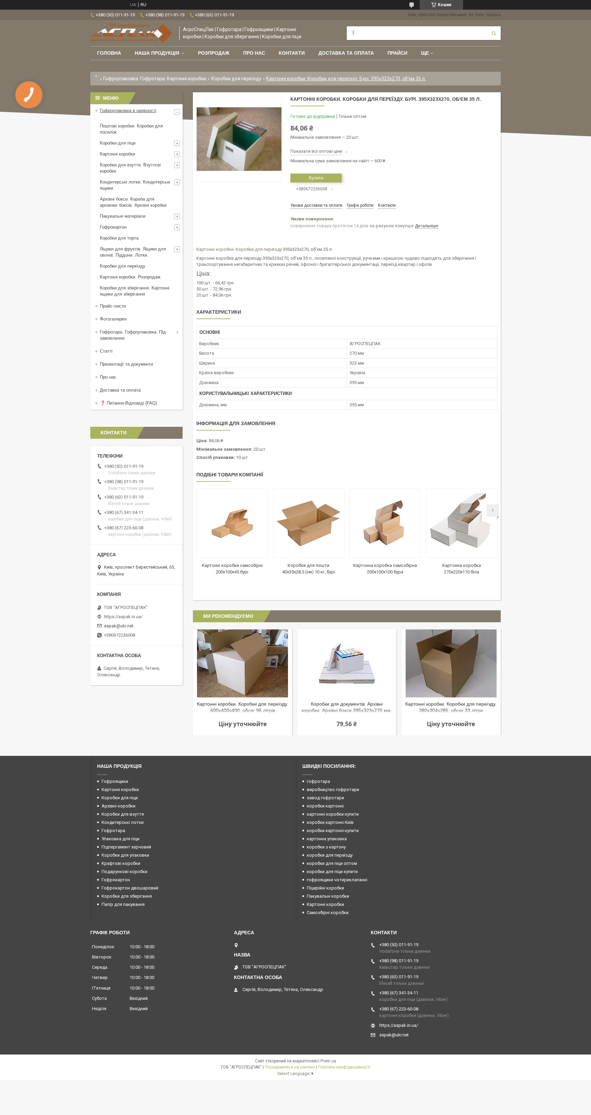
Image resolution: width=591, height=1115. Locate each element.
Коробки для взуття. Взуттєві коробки (130, 168)
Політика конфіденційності (344, 1067)
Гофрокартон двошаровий (130, 887)
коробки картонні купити (333, 830)
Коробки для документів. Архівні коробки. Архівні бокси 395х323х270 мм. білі (347, 708)
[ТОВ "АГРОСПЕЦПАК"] (131, 33)
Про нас (254, 53)
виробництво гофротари (333, 789)
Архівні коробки (118, 805)
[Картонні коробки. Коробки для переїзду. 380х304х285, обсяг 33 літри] (451, 663)
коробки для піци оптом (332, 863)
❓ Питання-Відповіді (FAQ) (128, 403)
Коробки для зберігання (127, 896)
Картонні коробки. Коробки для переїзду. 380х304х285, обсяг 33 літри (451, 707)
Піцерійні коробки (325, 887)
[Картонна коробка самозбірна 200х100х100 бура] (385, 523)
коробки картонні (325, 805)
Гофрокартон (113, 227)
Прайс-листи (113, 306)
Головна (109, 53)
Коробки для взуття (123, 814)
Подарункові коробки (124, 871)
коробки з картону (326, 846)
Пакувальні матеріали (122, 216)
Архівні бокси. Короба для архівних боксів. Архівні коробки (133, 202)
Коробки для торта (119, 238)
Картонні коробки (215, 249)
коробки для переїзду (330, 855)
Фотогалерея (113, 319)
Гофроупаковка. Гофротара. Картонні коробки (154, 78)
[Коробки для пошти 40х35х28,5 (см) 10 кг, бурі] (308, 523)
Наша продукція (157, 53)
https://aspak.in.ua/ (123, 616)
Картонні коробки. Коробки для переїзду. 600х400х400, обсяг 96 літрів (242, 707)
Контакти (292, 53)
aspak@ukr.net (118, 625)
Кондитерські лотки (123, 822)
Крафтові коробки (121, 863)
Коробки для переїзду (236, 78)
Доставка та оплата (346, 53)
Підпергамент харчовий (126, 846)
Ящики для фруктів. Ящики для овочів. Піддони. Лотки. (133, 252)
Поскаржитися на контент (290, 1067)
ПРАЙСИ (397, 53)
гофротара (318, 781)
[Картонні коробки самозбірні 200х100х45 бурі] (232, 523)
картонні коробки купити (333, 814)
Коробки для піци (117, 143)
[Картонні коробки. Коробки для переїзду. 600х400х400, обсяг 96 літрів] (242, 663)
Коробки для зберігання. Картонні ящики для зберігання (134, 291)
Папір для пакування (123, 904)
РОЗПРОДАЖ (213, 53)
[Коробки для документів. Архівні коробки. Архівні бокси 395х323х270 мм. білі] (346, 663)
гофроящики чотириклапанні (337, 879)
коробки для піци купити (332, 871)
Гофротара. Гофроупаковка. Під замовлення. (133, 335)
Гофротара (113, 830)
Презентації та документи (126, 364)
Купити (316, 177)
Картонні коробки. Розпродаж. (131, 277)
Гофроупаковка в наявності (128, 110)
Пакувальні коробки (328, 896)
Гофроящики (115, 781)
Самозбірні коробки (328, 912)
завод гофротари (325, 797)
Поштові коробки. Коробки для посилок (131, 129)
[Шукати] (494, 33)
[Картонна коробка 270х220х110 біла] (461, 523)
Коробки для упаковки (125, 855)
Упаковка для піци (121, 838)
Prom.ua (328, 1061)
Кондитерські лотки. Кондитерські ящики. (135, 185)
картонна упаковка (327, 838)
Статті (106, 351)
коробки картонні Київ (330, 822)
